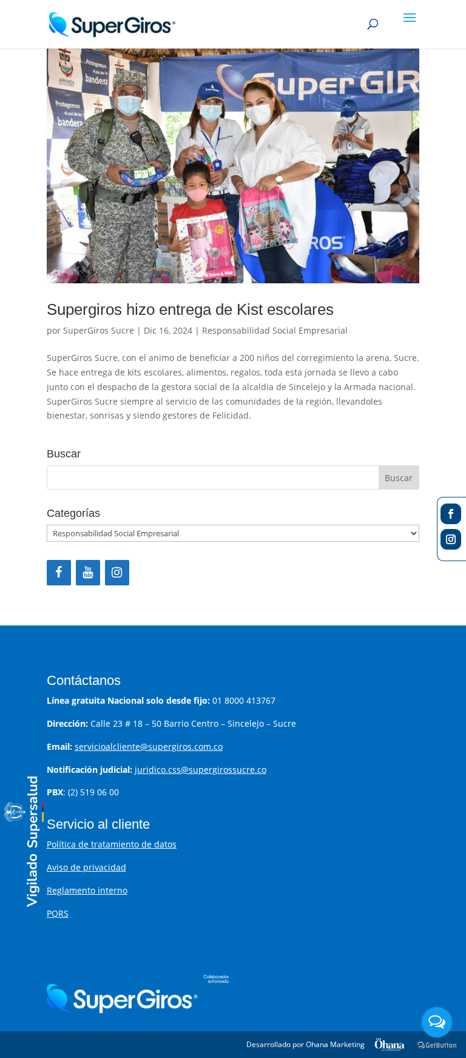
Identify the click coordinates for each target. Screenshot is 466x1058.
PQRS (58, 913)
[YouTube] (88, 572)
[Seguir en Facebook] (451, 514)
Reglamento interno (87, 890)
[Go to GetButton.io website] (436, 1046)
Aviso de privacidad (86, 867)
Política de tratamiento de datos (112, 844)
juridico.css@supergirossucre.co (200, 769)
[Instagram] (117, 572)
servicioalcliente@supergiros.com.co (149, 746)
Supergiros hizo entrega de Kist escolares (190, 309)
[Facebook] (59, 572)
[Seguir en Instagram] (451, 539)
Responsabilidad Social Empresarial (275, 330)
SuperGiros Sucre (98, 330)
